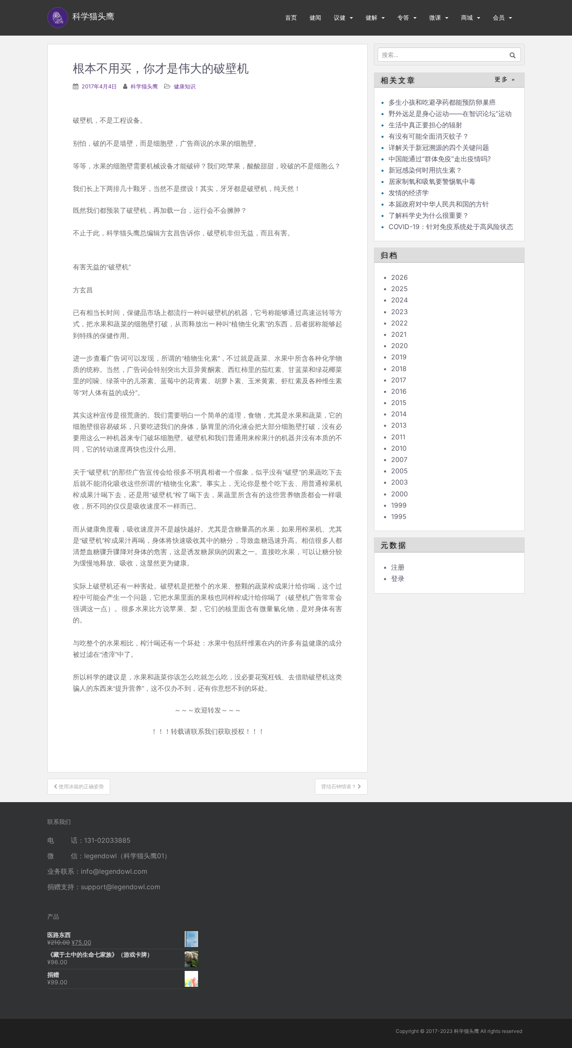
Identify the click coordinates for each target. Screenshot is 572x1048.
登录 (398, 578)
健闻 (315, 17)
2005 (399, 471)
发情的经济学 (409, 192)
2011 (398, 437)
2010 (399, 448)
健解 (371, 17)
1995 (399, 516)
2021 (399, 334)
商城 (467, 17)
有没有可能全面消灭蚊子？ (429, 136)
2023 (399, 311)
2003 (399, 482)
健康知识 (185, 86)
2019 (399, 357)
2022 (399, 323)
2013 (399, 425)
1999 (399, 505)
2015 (399, 402)
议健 (339, 17)
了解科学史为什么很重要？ (429, 215)
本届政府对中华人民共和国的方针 (439, 204)
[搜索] (513, 54)
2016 (399, 391)
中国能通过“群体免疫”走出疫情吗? (440, 159)
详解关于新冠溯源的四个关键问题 (439, 147)
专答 (403, 17)
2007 (399, 459)
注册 (398, 567)
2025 (399, 288)
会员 (499, 17)
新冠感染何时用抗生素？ (425, 170)
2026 (399, 277)
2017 (398, 380)
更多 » (505, 79)
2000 (399, 494)
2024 (399, 300)
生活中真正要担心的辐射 (425, 125)
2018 (399, 368)
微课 (435, 17)
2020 (399, 345)
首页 (291, 17)
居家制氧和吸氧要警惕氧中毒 (432, 181)
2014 (399, 414)
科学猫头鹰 (144, 86)
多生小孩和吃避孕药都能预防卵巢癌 (442, 102)
